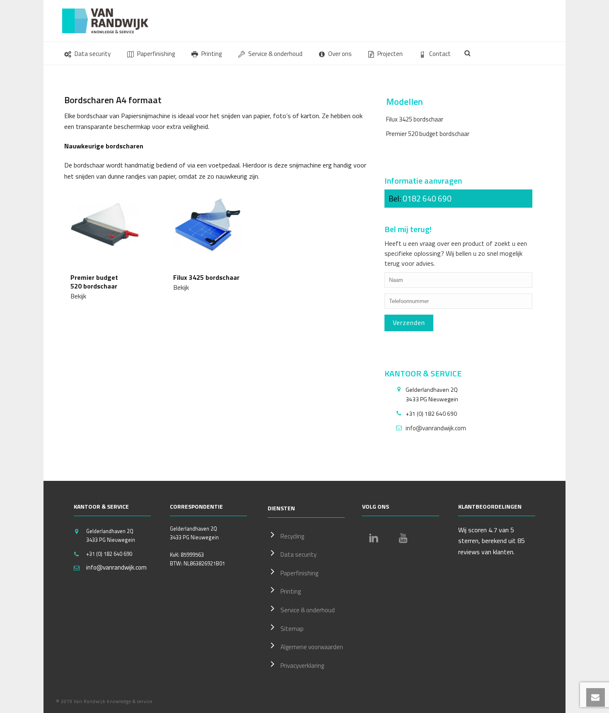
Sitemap (292, 628)
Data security (93, 53)
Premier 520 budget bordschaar (427, 133)
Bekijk (78, 296)
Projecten (390, 53)
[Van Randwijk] (112, 20)
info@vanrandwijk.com (436, 428)
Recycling (292, 536)
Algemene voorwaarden (311, 647)
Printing (211, 53)
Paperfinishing (156, 53)
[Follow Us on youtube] (403, 538)
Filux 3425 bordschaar (414, 119)
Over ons (340, 53)
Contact (440, 53)
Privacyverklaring (302, 665)
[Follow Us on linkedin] (373, 538)
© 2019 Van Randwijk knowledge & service (104, 701)
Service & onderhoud (275, 53)
